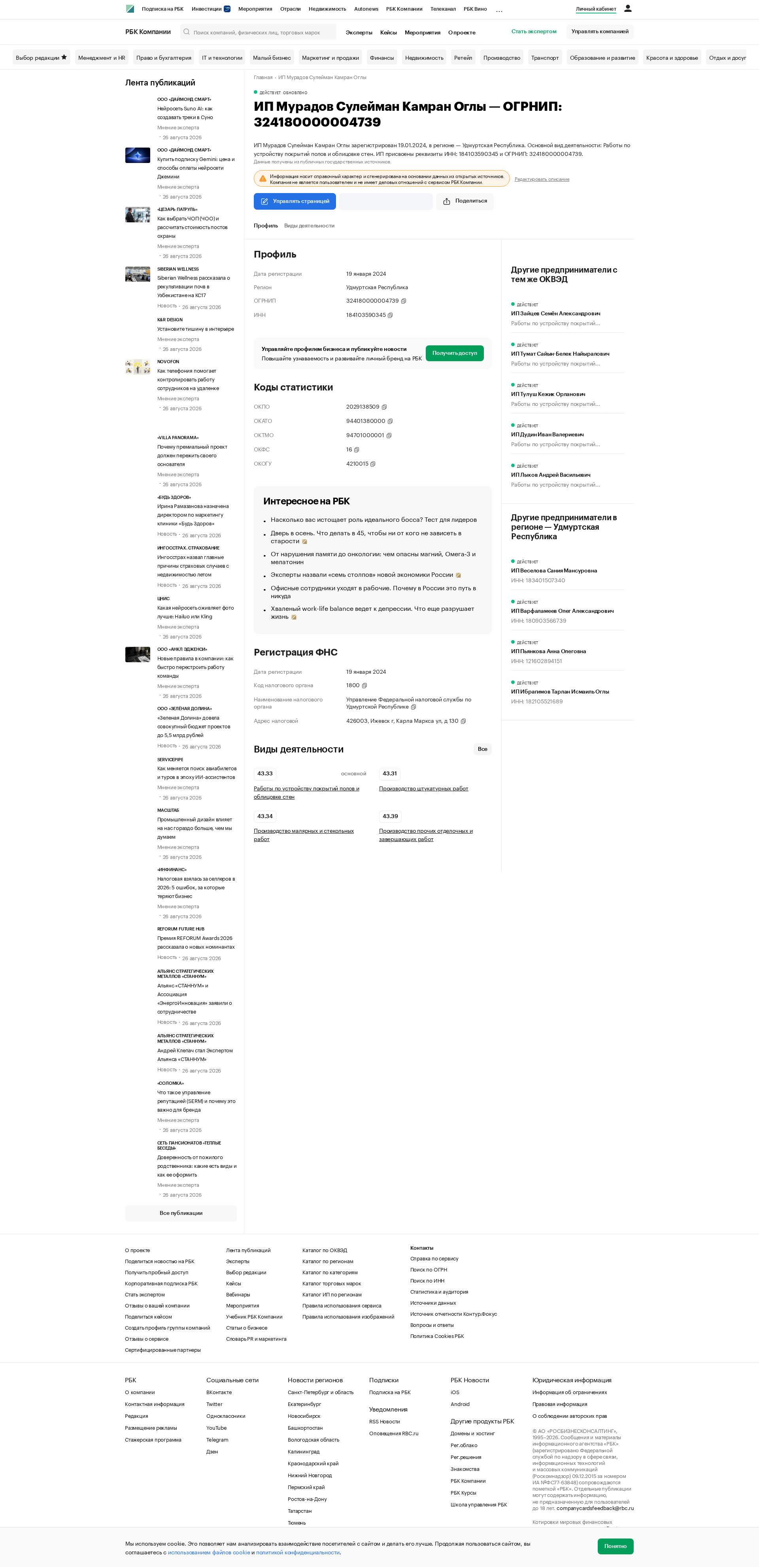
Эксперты (359, 33)
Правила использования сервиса (341, 1305)
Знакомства (465, 1468)
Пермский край (306, 1486)
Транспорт (545, 57)
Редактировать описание (542, 178)
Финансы (382, 57)
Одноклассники (225, 1415)
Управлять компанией (600, 31)
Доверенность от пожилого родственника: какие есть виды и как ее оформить (197, 1165)
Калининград (304, 1451)
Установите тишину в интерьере (195, 328)
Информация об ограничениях (569, 1391)
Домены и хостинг (473, 1432)
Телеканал (443, 8)
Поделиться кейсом (148, 1316)
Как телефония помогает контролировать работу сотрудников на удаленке (188, 378)
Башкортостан (305, 1427)
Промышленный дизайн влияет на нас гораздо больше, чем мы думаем (194, 827)
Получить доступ (454, 353)
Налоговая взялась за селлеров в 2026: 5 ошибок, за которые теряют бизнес (196, 886)
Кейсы (388, 33)
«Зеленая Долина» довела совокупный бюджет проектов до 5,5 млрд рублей (193, 725)
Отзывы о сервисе (146, 1338)
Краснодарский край (313, 1463)
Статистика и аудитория (439, 1291)
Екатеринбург (304, 1403)
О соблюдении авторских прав (570, 1415)
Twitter (214, 1403)
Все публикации (181, 1213)
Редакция (136, 1415)
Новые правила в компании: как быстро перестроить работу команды (195, 666)
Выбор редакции (37, 57)
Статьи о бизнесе (246, 1327)
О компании (140, 1391)
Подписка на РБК (163, 8)
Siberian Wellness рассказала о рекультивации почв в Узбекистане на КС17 (193, 285)
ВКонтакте (218, 1391)
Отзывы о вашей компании (157, 1305)
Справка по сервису (434, 1258)
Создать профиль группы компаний (167, 1327)
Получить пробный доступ (156, 1271)
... (499, 7)
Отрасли (290, 8)
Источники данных (433, 1302)
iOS (455, 1391)
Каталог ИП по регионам (332, 1294)
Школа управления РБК (479, 1504)
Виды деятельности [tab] (309, 226)
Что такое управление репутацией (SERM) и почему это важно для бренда (196, 1100)
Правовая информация (559, 1403)
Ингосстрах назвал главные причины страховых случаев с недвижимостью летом (193, 565)
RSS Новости (384, 1421)
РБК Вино (475, 8)
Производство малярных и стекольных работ (304, 834)
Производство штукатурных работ (423, 788)
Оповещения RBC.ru (394, 1432)
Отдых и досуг (727, 57)
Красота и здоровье (672, 57)
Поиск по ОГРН (428, 1269)
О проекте (462, 33)
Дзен (212, 1451)
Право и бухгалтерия (163, 57)
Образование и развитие (602, 57)
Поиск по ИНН (427, 1280)
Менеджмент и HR (101, 57)
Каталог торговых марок (331, 1283)
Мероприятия (255, 8)
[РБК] (130, 9)
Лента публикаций (160, 83)
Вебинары (238, 1294)
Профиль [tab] (266, 226)
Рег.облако (464, 1444)
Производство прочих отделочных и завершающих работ (426, 834)
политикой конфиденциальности (298, 1551)
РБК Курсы (463, 1492)
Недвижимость (327, 8)
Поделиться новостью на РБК (159, 1260)
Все (482, 749)
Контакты (422, 1248)
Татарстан (300, 1510)
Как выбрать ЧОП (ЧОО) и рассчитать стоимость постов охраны (192, 226)
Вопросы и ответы (432, 1324)
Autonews (366, 8)
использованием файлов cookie (209, 1551)
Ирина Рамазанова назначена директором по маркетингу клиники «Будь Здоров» (193, 514)
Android (460, 1403)
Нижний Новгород (310, 1474)
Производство (501, 57)
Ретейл (463, 57)
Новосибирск (304, 1415)
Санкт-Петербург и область (320, 1391)
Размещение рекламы (151, 1427)
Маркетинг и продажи (330, 57)
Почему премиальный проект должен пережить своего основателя (192, 454)
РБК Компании (404, 8)
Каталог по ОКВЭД (324, 1249)
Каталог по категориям (330, 1271)
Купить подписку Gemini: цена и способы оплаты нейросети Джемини (196, 167)
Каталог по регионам (327, 1260)
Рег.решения (466, 1456)
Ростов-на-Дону (307, 1498)
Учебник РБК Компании (254, 1316)
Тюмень (297, 1522)
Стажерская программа (153, 1439)
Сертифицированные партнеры (163, 1349)
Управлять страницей (301, 201)
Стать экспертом (534, 31)
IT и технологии (222, 57)
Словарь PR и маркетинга (256, 1338)
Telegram (217, 1439)
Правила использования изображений (348, 1316)
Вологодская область (313, 1439)
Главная (263, 76)
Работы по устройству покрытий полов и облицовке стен (306, 792)
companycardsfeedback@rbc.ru (595, 1507)
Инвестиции (207, 8)
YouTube (216, 1427)
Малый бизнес (272, 57)
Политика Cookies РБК (437, 1335)
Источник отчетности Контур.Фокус (453, 1313)
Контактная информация (155, 1403)
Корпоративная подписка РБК (161, 1283)
